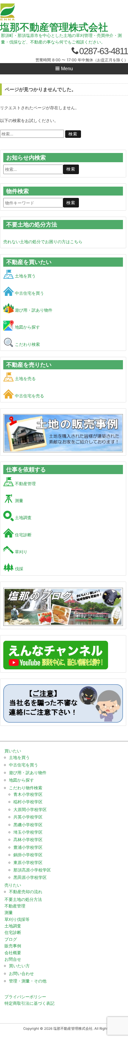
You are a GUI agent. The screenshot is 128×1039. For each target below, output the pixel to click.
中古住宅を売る (29, 395)
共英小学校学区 (28, 816)
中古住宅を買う (29, 293)
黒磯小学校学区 (28, 824)
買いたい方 (19, 965)
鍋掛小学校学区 (28, 854)
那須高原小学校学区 (32, 869)
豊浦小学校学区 (28, 847)
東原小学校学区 (28, 862)
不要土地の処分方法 (23, 899)
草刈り (20, 551)
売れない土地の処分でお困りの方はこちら (42, 241)
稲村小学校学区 (28, 801)
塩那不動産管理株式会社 (54, 27)
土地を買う (25, 275)
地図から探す (27, 326)
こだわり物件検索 (25, 787)
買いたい (12, 750)
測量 (18, 500)
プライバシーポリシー (25, 996)
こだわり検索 (27, 344)
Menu (66, 68)
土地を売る (25, 378)
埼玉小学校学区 (28, 832)
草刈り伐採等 (16, 919)
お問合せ (12, 959)
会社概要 (12, 952)
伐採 (18, 568)
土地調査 (23, 517)
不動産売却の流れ (25, 891)
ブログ (10, 939)
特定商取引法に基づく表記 (29, 1003)
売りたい (12, 885)
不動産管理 (25, 483)
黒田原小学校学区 (30, 877)
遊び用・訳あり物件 (33, 310)
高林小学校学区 (28, 839)
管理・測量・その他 (27, 980)
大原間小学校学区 (30, 809)
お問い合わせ (21, 973)
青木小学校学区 (28, 794)
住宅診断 (23, 534)
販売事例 (12, 945)
